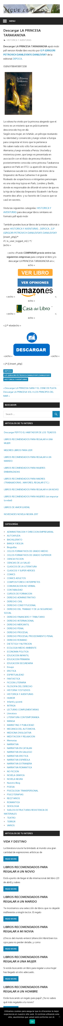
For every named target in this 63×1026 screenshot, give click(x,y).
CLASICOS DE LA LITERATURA (22, 566)
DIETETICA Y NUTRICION (19, 643)
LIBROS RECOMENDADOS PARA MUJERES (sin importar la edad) (31, 498)
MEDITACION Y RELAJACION (21, 736)
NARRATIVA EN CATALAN (19, 748)
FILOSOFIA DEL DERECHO (19, 686)
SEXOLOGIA (13, 806)
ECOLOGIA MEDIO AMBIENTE (21, 647)
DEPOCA (17, 58)
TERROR (11, 821)
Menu (12, 21)
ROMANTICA (13, 802)
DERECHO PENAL (15, 628)
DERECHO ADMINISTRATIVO (21, 597)
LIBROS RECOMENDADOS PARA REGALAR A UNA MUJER (28, 441)
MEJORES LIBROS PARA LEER (18, 450)
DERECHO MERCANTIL (18, 624)
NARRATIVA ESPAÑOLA (18, 759)
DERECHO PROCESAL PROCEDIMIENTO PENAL (30, 636)
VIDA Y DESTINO (15, 841)
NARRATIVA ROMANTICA (19, 767)
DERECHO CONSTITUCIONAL (21, 605)
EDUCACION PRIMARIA (18, 659)
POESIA (11, 786)
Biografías (12, 547)
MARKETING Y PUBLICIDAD (20, 725)
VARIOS (11, 825)
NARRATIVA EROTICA (17, 756)
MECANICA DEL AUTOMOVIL (21, 728)
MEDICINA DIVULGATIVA (19, 732)
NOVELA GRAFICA (16, 775)
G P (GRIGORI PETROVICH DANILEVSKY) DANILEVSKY (27, 375)
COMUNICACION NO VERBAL (21, 586)
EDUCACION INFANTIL (18, 655)
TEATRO (11, 817)
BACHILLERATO (14, 539)
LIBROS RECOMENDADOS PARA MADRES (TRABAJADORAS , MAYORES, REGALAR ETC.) (26, 480)
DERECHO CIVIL (14, 601)
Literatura (12, 713)
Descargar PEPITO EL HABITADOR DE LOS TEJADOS (30, 432)
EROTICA (11, 670)
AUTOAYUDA (13, 535)
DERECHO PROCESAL (17, 632)
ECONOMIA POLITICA (18, 651)
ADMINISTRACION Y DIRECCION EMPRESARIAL (30, 531)
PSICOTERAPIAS (15, 794)
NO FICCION (13, 771)
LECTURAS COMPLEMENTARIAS (23, 709)
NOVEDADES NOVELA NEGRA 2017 (21, 514)
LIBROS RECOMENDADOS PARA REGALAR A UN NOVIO (31, 489)
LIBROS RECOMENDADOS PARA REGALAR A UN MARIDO (27, 459)
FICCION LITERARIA (16, 682)
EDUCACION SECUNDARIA (20, 663)
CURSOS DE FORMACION (19, 593)
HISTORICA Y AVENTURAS (19, 40)
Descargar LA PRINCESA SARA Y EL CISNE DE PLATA (30, 388)
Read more (11, 859)
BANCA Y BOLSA (15, 543)
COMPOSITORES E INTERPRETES (23, 582)
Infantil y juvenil (14, 701)
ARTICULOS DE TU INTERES (19, 833)
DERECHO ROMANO (17, 640)
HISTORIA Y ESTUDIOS (18, 690)
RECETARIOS (13, 798)
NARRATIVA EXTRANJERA (19, 763)
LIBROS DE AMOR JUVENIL (17, 507)
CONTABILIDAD (15, 589)
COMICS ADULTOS (16, 578)
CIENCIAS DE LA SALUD (18, 562)
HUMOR (11, 698)
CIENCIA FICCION (15, 559)
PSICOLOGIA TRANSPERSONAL (22, 790)
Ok (32, 1021)
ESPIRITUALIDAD (15, 674)
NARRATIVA (13, 744)
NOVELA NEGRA (15, 779)
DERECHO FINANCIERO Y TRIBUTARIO (26, 616)
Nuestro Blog (13, 782)
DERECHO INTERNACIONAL (20, 620)
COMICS (11, 574)
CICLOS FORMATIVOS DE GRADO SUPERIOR (29, 555)
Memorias (12, 740)
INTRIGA (11, 705)
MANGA (11, 721)
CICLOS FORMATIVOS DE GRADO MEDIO (27, 551)
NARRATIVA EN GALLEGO (19, 752)
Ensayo (10, 667)
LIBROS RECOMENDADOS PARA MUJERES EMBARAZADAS (24, 469)
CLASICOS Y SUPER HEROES (21, 570)
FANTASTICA (13, 678)
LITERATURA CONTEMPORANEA (23, 717)
